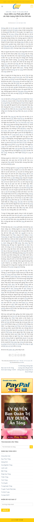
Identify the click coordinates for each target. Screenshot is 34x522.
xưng (21, 70)
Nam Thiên (23, 23)
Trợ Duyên (13, 1)
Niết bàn (5, 346)
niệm (12, 304)
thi (22, 126)
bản (13, 152)
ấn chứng (8, 274)
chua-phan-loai (5, 456)
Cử (7, 146)
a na (12, 46)
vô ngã (31, 344)
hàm (29, 138)
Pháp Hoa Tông (6, 474)
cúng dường (15, 81)
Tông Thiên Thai (6, 136)
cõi (9, 340)
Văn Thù (18, 122)
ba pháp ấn (20, 330)
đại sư (21, 134)
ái (30, 44)
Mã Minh (23, 128)
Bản (28, 176)
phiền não (12, 350)
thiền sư (13, 140)
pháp (22, 42)
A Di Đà (24, 142)
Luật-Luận (4, 468)
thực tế (12, 36)
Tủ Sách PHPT (5, 495)
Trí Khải (26, 134)
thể (16, 70)
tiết (11, 192)
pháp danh (25, 148)
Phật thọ (19, 118)
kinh (15, 326)
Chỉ (21, 200)
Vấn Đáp (26, 11)
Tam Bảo (21, 158)
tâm (31, 107)
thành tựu (25, 302)
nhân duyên (14, 241)
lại (17, 194)
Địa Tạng (30, 122)
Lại (2, 270)
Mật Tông (4, 471)
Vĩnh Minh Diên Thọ (23, 140)
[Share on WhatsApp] (10, 355)
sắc (14, 286)
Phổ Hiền (24, 122)
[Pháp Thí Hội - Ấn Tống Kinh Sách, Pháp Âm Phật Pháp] (17, 6)
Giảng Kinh (4, 462)
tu (8, 58)
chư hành (12, 344)
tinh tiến (20, 202)
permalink (21, 362)
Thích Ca (3, 138)
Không (3, 28)
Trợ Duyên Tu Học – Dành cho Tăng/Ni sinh (23, 1)
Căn (2, 99)
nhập (17, 83)
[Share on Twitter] (15, 355)
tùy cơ (6, 64)
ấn (32, 227)
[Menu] (2, 6)
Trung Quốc (15, 134)
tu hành (24, 215)
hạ (16, 111)
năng (19, 176)
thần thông (21, 54)
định (12, 48)
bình (31, 32)
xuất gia (17, 148)
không (9, 30)
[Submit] (31, 446)
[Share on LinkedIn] (24, 355)
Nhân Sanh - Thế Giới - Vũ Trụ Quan (15, 11)
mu (30, 198)
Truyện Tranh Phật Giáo (8, 489)
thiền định (29, 186)
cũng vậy (13, 116)
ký (23, 118)
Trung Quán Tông (6, 486)
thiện (30, 200)
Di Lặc (11, 118)
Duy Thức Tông (6, 459)
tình (4, 204)
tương (31, 204)
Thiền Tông (4, 477)
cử (6, 261)
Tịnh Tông (4, 480)
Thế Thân (11, 130)
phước (26, 111)
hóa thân (19, 77)
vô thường (19, 344)
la (31, 160)
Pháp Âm (5, 1)
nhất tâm (15, 302)
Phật (2, 56)
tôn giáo (15, 28)
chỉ (9, 28)
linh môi (14, 316)
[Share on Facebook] (12, 355)
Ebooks (9, 1)
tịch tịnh (10, 346)
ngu (22, 233)
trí (13, 227)
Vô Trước (4, 130)
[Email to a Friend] (18, 355)
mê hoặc (11, 34)
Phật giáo (6, 46)
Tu (5, 326)
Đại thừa (28, 130)
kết (10, 184)
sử (11, 99)
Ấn (32, 130)
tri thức (30, 235)
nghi (10, 44)
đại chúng (19, 109)
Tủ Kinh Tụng (5, 492)
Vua (23, 146)
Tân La (30, 146)
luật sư (23, 130)
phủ (9, 48)
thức (18, 66)
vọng (28, 79)
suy (32, 132)
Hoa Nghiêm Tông (6, 465)
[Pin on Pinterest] (21, 355)
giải (8, 32)
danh (16, 334)
